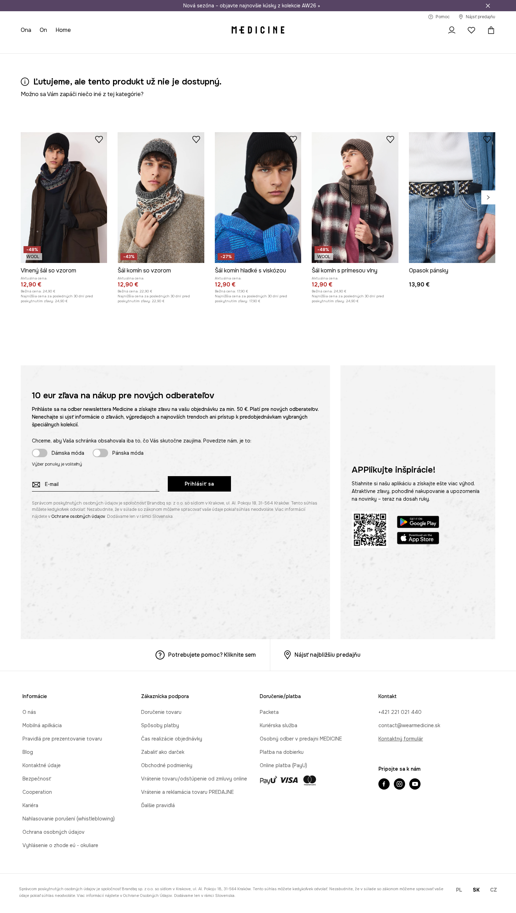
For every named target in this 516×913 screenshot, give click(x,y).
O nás (29, 712)
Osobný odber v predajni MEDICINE (301, 739)
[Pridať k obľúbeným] (99, 139)
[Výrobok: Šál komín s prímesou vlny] (355, 197)
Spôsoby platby (160, 725)
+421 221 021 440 (400, 712)
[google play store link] (418, 523)
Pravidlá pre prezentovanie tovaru (62, 739)
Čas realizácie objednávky (171, 739)
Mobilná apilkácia (42, 725)
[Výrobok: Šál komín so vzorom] (161, 197)
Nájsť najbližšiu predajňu (327, 654)
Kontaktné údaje (41, 765)
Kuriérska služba (278, 725)
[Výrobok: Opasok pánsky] (452, 197)
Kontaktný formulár (400, 739)
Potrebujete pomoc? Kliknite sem (212, 654)
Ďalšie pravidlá (158, 805)
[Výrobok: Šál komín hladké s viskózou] (258, 197)
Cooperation (37, 792)
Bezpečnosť (36, 779)
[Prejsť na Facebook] (384, 784)
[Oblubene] (471, 30)
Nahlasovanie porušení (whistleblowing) (68, 819)
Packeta (269, 712)
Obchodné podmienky (166, 765)
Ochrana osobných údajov (53, 832)
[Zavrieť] (488, 5)
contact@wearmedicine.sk (409, 725)
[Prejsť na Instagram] (399, 784)
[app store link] (418, 539)
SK (476, 890)
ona (26, 30)
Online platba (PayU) (283, 765)
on (43, 30)
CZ (493, 890)
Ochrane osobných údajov (78, 516)
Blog (27, 752)
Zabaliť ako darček (162, 752)
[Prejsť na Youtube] (415, 784)
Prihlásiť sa (199, 484)
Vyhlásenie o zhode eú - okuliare (60, 845)
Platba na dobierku (282, 752)
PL (459, 890)
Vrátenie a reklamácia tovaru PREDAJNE (187, 792)
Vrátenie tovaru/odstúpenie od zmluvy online (194, 779)
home (63, 30)
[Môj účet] (451, 30)
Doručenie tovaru (161, 712)
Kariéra (30, 805)
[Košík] (489, 30)
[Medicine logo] (258, 30)
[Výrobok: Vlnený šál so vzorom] (64, 197)
